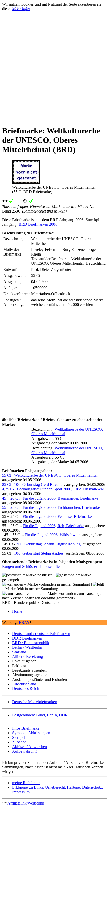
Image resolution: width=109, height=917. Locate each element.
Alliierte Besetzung (27, 656)
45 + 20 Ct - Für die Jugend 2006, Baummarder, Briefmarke (50, 498)
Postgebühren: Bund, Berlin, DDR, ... (42, 715)
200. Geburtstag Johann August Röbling (48, 544)
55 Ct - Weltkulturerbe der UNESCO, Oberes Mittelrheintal (49, 475)
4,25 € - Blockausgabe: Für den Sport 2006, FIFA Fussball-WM (53, 489)
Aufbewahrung (24, 751)
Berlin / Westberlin (27, 647)
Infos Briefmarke (25, 728)
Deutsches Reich (25, 688)
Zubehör (19, 742)
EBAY (24, 622)
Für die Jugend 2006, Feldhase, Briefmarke (57, 516)
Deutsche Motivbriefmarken (34, 702)
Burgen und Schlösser (19, 566)
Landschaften (51, 566)
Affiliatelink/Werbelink (25, 803)
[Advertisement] (54, 66)
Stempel (18, 737)
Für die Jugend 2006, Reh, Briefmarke (53, 526)
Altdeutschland (24, 684)
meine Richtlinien (26, 783)
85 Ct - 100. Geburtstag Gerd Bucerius (33, 484)
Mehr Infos (21, 9)
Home (17, 611)
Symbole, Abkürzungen (31, 733)
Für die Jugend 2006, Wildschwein (52, 535)
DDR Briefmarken (27, 638)
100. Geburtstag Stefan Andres (38, 553)
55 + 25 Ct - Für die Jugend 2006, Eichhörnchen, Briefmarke (51, 507)
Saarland (19, 652)
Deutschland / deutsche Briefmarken (41, 633)
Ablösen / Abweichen (29, 746)
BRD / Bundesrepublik (30, 643)
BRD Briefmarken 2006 (38, 224)
